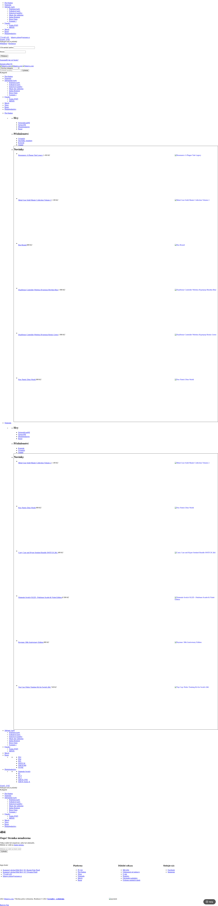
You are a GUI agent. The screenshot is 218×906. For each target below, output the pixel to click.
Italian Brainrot (14, 17)
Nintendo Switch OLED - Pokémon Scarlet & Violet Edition (40, 597)
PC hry (80, 870)
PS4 (19, 759)
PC (19, 774)
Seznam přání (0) (6, 64)
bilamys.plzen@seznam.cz (20, 37)
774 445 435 (4, 37)
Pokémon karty (14, 9)
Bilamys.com (9, 899)
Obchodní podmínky (130, 878)
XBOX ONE (23, 780)
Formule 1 (12, 21)
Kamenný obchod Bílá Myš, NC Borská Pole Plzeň (21, 870)
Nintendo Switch (24, 771)
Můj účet (126, 870)
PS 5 (20, 778)
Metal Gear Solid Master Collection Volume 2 (35, 200)
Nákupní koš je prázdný (8, 41)
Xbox (80, 874)
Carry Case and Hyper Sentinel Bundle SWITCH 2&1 (38, 553)
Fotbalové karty (14, 11)
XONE (20, 767)
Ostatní (20, 145)
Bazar (7, 31)
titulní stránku (19, 845)
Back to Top (4, 905)
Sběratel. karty (10, 7)
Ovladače (21, 139)
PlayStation (9, 3)
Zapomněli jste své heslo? (9, 60)
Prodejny (126, 876)
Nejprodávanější (24, 123)
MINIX (12, 27)
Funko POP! (13, 25)
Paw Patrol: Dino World (27, 379)
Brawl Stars (13, 19)
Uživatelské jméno (6, 47)
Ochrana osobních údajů (131, 880)
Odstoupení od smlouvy (131, 872)
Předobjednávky (10, 33)
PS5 (19, 761)
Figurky (7, 23)
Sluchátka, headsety (25, 141)
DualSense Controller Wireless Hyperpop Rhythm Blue (38, 290)
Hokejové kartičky (15, 13)
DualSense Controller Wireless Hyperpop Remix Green (38, 335)
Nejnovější (22, 125)
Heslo (2, 52)
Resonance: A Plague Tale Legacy (30, 155)
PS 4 (20, 776)
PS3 (19, 757)
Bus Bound (22, 245)
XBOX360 (22, 765)
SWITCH (21, 763)
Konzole (21, 143)
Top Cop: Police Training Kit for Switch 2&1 (34, 687)
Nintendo (8, 5)
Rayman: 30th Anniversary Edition (31, 642)
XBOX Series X (24, 782)
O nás (125, 874)
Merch (7, 29)
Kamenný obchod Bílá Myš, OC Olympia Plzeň (20, 872)
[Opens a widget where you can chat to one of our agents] (209, 902)
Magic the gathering (16, 15)
